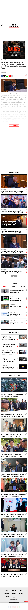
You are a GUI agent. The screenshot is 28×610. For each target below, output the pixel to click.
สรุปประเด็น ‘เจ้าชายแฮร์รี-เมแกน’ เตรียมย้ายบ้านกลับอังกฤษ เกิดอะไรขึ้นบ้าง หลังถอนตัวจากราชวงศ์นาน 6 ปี (8, 360)
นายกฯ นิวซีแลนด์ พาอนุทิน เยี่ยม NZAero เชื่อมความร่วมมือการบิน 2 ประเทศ (17, 322)
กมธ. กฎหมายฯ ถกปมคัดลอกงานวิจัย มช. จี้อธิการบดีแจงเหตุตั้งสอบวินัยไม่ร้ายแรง (11, 435)
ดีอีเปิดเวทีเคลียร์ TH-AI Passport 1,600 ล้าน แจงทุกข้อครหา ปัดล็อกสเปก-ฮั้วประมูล (17, 315)
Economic (4, 336)
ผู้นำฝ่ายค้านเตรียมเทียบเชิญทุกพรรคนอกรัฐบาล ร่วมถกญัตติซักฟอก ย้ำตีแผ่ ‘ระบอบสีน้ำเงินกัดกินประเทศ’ (11, 455)
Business (12, 304)
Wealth (14, 590)
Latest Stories (14, 376)
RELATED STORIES (14, 172)
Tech (9, 336)
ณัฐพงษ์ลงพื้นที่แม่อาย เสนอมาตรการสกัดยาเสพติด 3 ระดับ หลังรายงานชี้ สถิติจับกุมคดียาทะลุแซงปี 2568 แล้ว (12, 415)
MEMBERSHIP (14, 602)
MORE (14, 276)
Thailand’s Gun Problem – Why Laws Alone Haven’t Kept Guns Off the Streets (8, 345)
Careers (14, 593)
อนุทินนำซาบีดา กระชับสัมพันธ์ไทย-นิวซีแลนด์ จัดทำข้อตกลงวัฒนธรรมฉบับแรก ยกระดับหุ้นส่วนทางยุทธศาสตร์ (13, 495)
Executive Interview (7, 573)
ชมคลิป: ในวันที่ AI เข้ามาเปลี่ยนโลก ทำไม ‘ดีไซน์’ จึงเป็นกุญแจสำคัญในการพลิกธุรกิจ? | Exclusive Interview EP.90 (12, 575)
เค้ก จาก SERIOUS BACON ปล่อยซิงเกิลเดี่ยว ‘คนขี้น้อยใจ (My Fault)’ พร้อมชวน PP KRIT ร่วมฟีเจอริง (12, 555)
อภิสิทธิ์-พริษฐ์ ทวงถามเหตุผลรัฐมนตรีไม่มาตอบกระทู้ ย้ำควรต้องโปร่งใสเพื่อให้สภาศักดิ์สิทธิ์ (12, 272)
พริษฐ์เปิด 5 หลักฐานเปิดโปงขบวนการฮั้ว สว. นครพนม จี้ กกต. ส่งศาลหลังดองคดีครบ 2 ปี (12, 212)
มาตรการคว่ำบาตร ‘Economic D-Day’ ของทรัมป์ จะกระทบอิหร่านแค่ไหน (17, 299)
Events (21, 593)
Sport (11, 289)
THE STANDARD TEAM (8, 71)
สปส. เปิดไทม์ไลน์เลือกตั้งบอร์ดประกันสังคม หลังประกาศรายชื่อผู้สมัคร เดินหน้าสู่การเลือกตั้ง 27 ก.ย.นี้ (8, 368)
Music (2, 553)
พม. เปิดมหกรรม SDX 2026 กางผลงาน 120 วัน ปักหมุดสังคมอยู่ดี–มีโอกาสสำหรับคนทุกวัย (12, 515)
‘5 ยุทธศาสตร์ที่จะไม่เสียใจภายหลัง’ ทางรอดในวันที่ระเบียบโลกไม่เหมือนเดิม (8, 353)
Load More (14, 580)
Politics (3, 59)
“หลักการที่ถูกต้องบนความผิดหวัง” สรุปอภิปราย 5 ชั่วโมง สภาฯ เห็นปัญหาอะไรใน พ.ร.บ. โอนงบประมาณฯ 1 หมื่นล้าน (11, 232)
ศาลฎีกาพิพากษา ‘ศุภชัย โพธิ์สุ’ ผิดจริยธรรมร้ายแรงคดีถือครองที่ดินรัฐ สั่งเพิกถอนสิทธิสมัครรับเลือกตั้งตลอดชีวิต (12, 252)
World (12, 296)
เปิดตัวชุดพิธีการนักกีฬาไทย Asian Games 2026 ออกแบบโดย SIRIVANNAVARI (17, 291)
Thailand (9, 350)
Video (15, 573)
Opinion (7, 593)
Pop (21, 590)
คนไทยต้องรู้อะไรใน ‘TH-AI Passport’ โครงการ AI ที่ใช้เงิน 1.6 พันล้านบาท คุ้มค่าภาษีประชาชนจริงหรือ (9, 338)
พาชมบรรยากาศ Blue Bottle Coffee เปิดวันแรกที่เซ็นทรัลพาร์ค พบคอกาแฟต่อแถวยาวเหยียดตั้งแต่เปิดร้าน (17, 307)
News (7, 590)
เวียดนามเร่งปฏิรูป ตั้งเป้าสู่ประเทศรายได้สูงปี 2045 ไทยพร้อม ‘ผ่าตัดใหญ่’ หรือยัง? (12, 395)
